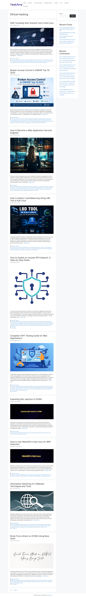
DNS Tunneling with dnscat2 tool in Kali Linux (32, 23)
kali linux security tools (31, 474)
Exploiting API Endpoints (38, 322)
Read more (19, 55)
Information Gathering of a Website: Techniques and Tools (27, 485)
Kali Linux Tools (24, 248)
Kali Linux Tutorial (18, 62)
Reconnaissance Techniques (32, 525)
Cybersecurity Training (22, 322)
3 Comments (14, 528)
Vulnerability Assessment (19, 122)
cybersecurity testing (38, 386)
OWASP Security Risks (17, 121)
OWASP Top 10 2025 (26, 121)
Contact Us (25, 6)
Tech (61, 2)
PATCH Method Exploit (32, 324)
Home (24, 2)
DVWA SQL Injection (24, 432)
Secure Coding (13, 189)
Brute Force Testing (15, 580)
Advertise (67, 2)
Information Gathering (40, 524)
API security (14, 186)
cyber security (24, 59)
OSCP (36, 187)
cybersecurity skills (19, 187)
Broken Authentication (14, 120)
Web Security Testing (31, 190)
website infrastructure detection (31, 249)
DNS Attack (36, 59)
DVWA (19, 432)
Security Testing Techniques (32, 325)
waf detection (46, 474)
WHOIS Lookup (44, 527)
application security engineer (22, 186)
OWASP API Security (23, 324)
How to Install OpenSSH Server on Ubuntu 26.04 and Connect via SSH (67, 29)
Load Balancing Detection (37, 248)
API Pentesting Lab (24, 321)
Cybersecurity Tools (15, 247)
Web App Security (48, 2)
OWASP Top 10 (41, 187)
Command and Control (16, 59)
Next (16, 590)
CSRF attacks (30, 386)
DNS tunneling (30, 61)
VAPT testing (32, 388)
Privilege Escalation (34, 121)
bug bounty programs (32, 186)
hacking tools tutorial (39, 247)
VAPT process (27, 388)
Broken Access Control (46, 118)
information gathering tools (15, 248)
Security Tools (44, 581)
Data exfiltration (30, 59)
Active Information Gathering (17, 524)
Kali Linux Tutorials (38, 2)
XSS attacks (25, 390)
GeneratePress (49, 595)
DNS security (19, 61)
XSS (37, 190)
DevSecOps (26, 187)
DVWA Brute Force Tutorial (47, 580)
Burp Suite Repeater (47, 321)
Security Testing (37, 581)
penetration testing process (38, 387)
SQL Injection (31, 189)
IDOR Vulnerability (42, 120)
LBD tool (29, 248)
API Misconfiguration (16, 321)
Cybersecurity (14, 185)
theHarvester (41, 525)
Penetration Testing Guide (42, 324)
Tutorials (56, 2)
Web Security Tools (17, 527)
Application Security (37, 118)
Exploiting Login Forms (21, 581)
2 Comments (14, 391)
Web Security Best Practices (40, 122)
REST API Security (23, 325)
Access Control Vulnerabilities (27, 118)
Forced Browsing (35, 120)
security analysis (21, 249)
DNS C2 (40, 59)
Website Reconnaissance (35, 527)
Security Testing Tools (48, 387)
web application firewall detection (33, 475)
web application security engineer (20, 190)
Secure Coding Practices (43, 121)
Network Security (25, 62)
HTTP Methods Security (48, 322)
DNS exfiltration (13, 61)
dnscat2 (35, 61)
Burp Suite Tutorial (13, 322)
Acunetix (13, 386)
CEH (38, 186)
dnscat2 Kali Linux (40, 61)
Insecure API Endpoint (14, 324)
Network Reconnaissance (47, 248)
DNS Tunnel (24, 61)
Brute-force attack (23, 580)
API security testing (32, 321)
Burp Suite (26, 386)
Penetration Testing (33, 62)
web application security (29, 122)
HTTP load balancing (47, 247)
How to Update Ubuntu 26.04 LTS (67, 39)
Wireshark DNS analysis (42, 62)
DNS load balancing (24, 247)
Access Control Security (16, 118)
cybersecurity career (44, 186)
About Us (30, 2)
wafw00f (17, 475)
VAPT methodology (20, 388)
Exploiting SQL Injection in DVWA (26, 399)
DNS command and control (47, 59)
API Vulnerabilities (39, 321)
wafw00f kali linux (23, 475)
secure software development (22, 189)
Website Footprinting (26, 527)
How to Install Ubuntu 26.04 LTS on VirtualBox (67, 93)
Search (61, 13)
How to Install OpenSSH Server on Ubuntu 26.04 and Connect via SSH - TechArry (67, 58)
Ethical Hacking (48, 61)
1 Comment (14, 327)
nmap (17, 387)
